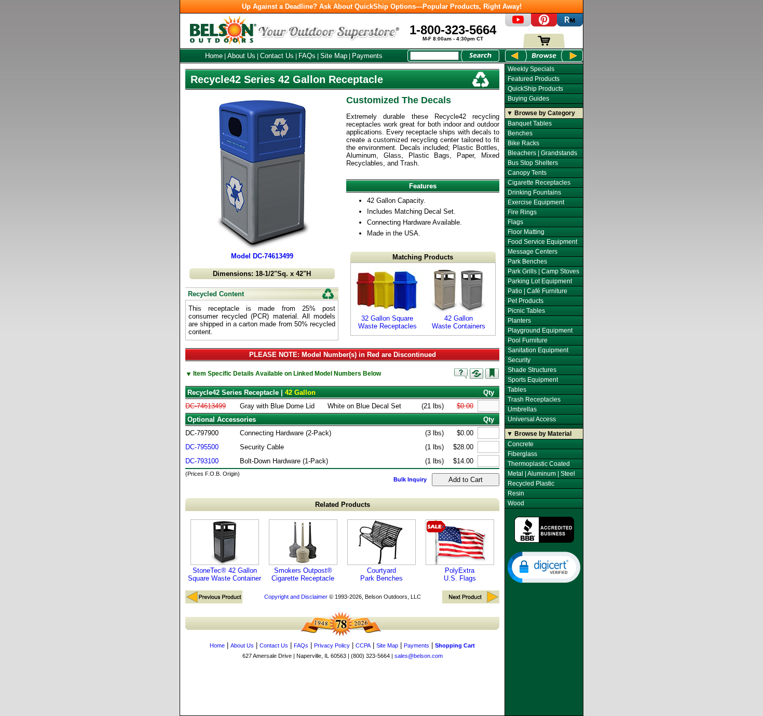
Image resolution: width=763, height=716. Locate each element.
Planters (519, 320)
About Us (241, 56)
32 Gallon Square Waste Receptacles (387, 322)
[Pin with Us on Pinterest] (544, 24)
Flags (515, 222)
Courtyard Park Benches (381, 574)
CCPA (363, 645)
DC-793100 (202, 461)
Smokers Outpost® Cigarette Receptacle (302, 574)
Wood (516, 503)
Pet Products (525, 301)
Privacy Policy (332, 645)
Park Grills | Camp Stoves (543, 271)
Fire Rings (522, 212)
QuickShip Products (535, 88)
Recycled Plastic (531, 483)
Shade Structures (532, 370)
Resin (516, 493)
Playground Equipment (540, 330)
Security (519, 360)
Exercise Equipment (536, 202)
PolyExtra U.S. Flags (460, 574)
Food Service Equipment (542, 241)
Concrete (521, 444)
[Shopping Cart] (544, 45)
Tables (517, 389)
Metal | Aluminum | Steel (541, 473)
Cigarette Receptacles (539, 182)
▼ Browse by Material (539, 433)
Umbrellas (522, 409)
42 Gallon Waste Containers (458, 322)
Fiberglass (522, 454)
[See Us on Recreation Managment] (570, 24)
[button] (544, 566)
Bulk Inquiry (410, 479)
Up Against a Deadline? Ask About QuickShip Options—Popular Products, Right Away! (382, 6)
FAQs (307, 56)
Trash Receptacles (534, 399)
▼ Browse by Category (541, 113)
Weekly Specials (531, 69)
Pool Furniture (528, 340)
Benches (520, 133)
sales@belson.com (418, 656)
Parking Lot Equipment (540, 281)
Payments (367, 56)
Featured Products (534, 78)
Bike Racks (523, 143)
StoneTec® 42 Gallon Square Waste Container (224, 574)
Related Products (342, 504)
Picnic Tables (526, 310)
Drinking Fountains (534, 192)
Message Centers (532, 251)
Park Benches (527, 261)
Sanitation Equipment (538, 350)
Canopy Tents (527, 172)
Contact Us (277, 56)
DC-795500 (202, 447)
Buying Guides (528, 98)
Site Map (333, 56)
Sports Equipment (533, 379)
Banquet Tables (530, 123)
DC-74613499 (205, 406)
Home (214, 56)
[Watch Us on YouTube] (518, 24)
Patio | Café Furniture (537, 291)
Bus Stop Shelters (533, 163)
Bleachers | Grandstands (542, 153)
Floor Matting (526, 232)
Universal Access (532, 419)
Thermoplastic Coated (539, 463)
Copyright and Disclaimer (296, 597)
